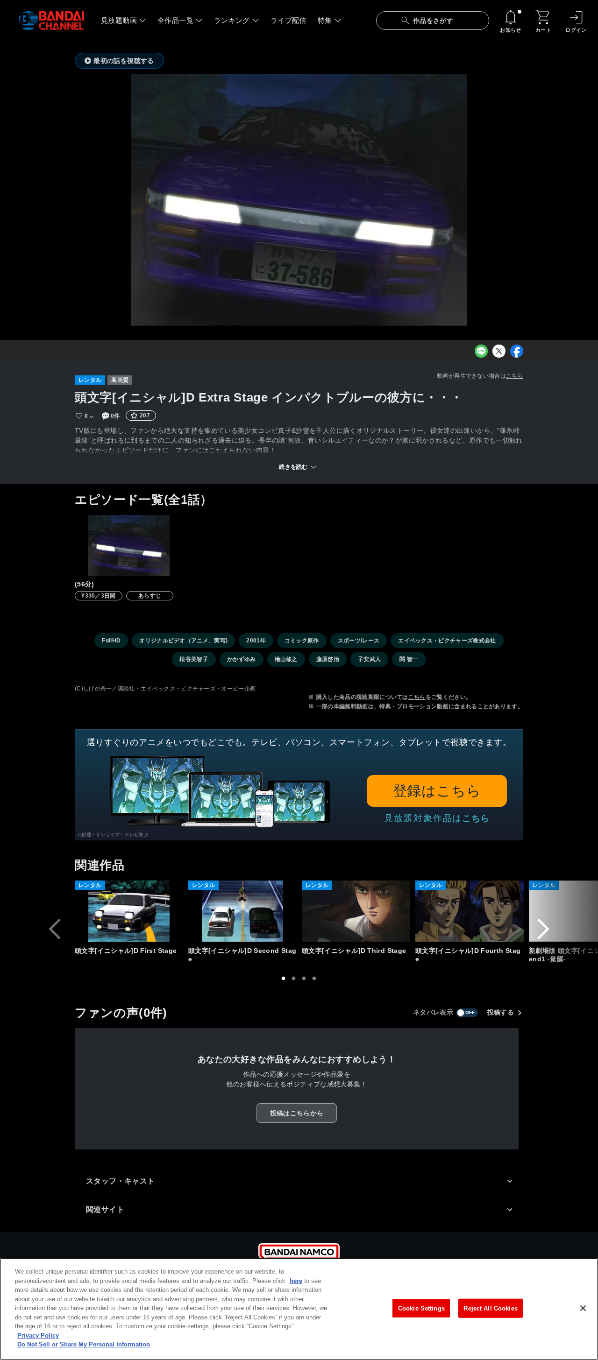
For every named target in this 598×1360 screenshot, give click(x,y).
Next (543, 929)
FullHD (111, 640)
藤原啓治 (327, 659)
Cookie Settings (421, 1307)
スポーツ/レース (359, 640)
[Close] (583, 1308)
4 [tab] (314, 978)
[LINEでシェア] (481, 351)
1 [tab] (283, 978)
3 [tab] (304, 978)
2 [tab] (294, 978)
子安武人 (369, 659)
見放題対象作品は (437, 818)
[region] (299, 1309)
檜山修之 (286, 659)
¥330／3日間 (98, 595)
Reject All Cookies (490, 1307)
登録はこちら (437, 790)
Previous (54, 929)
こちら (514, 376)
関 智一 (408, 659)
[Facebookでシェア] (516, 351)
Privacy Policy (38, 1335)
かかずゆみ (241, 659)
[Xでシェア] (498, 351)
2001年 (256, 640)
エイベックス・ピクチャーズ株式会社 (447, 640)
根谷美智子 (193, 659)
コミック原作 (302, 640)
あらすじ (149, 595)
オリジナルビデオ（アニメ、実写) (183, 640)
